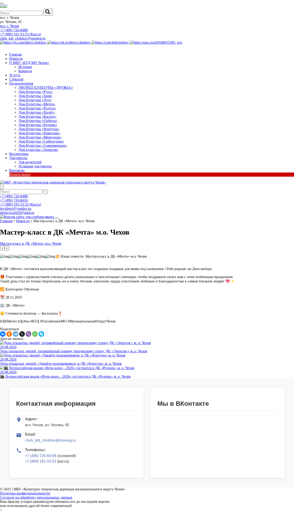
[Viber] (28, 334)
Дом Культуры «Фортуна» (38, 129)
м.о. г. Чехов (9, 26)
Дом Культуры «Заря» (35, 96)
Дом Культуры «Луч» (35, 100)
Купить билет (20, 174)
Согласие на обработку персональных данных (36, 497)
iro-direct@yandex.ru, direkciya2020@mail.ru (17, 211)
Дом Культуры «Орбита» (37, 121)
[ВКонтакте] (3, 334)
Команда (25, 71)
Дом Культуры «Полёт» (36, 112)
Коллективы (18, 154)
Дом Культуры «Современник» (42, 145)
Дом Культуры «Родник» (37, 125)
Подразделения (21, 83)
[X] (22, 334)
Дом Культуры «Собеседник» (41, 141)
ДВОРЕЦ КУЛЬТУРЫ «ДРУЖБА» (45, 87)
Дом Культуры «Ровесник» (39, 133)
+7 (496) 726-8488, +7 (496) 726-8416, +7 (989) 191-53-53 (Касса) (20, 200)
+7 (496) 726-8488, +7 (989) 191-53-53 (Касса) (20, 32)
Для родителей (30, 162)
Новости (16, 58)
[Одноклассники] (9, 334)
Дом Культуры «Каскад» (37, 116)
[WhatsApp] (35, 334)
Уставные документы (35, 166)
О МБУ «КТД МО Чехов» (29, 63)
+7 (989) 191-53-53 (40, 461)
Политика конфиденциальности (25, 493)
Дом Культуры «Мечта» (36, 104)
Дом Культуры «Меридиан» (40, 137)
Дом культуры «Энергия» (38, 150)
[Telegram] (15, 334)
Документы (18, 158)
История (25, 67)
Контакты (17, 170)
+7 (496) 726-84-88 (40, 456)
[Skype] (41, 334)
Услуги (14, 75)
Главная (15, 54)
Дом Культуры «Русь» (35, 92)
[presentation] (2, 248)
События (16, 79)
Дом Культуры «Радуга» (37, 108)
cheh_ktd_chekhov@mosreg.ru (22, 38)
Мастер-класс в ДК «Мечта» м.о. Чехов (30, 243)
